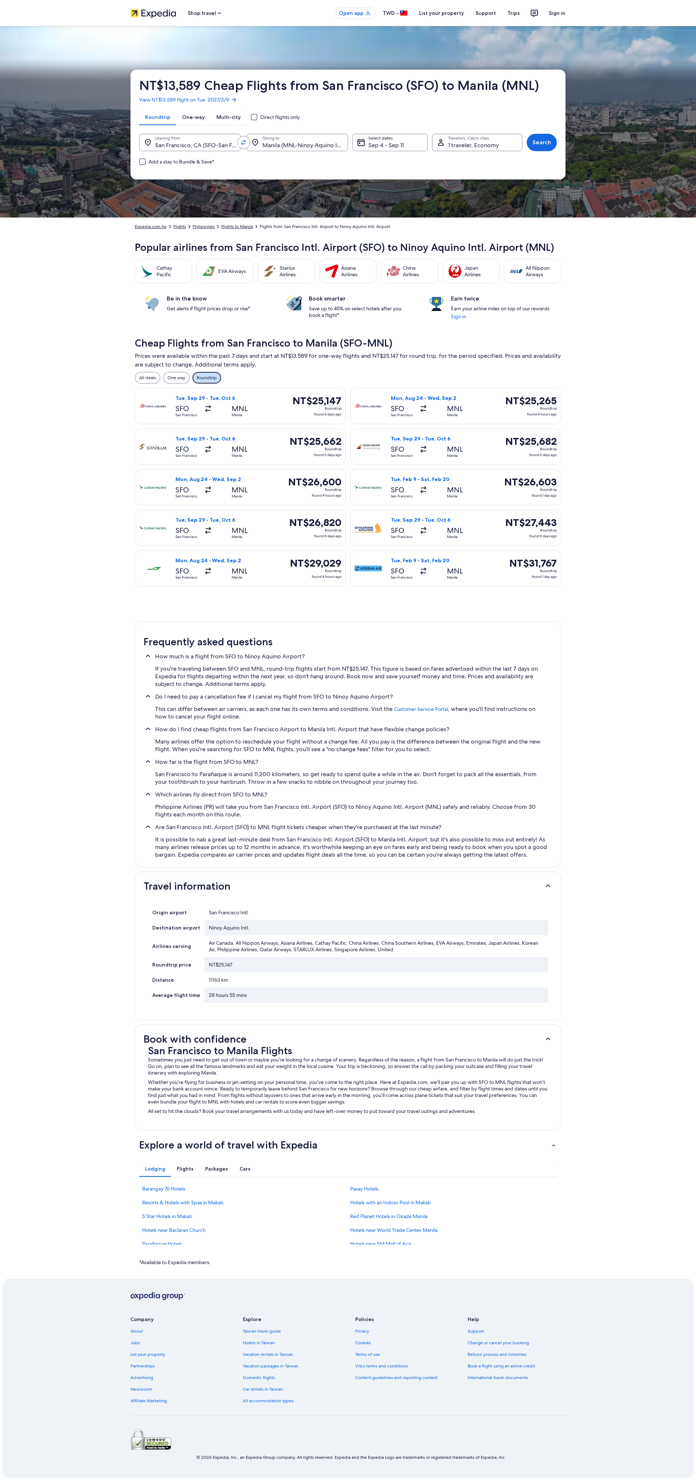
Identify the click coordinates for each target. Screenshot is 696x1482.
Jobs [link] (135, 1343)
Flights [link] (179, 226)
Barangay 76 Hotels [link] (163, 1188)
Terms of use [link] (367, 1354)
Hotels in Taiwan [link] (259, 1343)
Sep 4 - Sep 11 (386, 145)
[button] (348, 886)
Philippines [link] (203, 226)
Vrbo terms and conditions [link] (381, 1366)
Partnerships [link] (142, 1366)
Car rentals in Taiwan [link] (263, 1389)
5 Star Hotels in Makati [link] (167, 1216)
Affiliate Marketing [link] (148, 1401)
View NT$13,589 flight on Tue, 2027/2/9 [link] (184, 99)
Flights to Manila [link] (237, 226)
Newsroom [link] (141, 1389)
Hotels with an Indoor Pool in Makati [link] (390, 1202)
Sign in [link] (458, 316)
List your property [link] (147, 1354)
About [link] (136, 1331)
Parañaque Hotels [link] (162, 1244)
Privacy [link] (362, 1331)
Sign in (557, 13)
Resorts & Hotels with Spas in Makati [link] (182, 1202)
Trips (514, 13)
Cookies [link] (363, 1343)
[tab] (157, 117)
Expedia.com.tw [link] (151, 226)
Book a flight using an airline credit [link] (501, 1366)
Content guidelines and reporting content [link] (396, 1377)
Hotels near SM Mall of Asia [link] (380, 1244)
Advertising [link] (141, 1377)
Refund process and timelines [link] (497, 1354)
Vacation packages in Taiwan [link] (270, 1366)
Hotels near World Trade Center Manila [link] (394, 1230)
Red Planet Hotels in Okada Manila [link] (388, 1216)
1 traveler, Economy (473, 145)
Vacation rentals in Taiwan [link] (268, 1354)
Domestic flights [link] (259, 1377)
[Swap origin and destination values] (243, 142)
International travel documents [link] (498, 1377)
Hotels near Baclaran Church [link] (174, 1230)
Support (486, 13)
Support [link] (476, 1331)
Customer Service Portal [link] (421, 709)
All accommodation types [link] (268, 1401)
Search (542, 142)
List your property (441, 13)
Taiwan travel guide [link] (262, 1331)
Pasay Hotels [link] (364, 1188)
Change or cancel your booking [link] (498, 1343)
